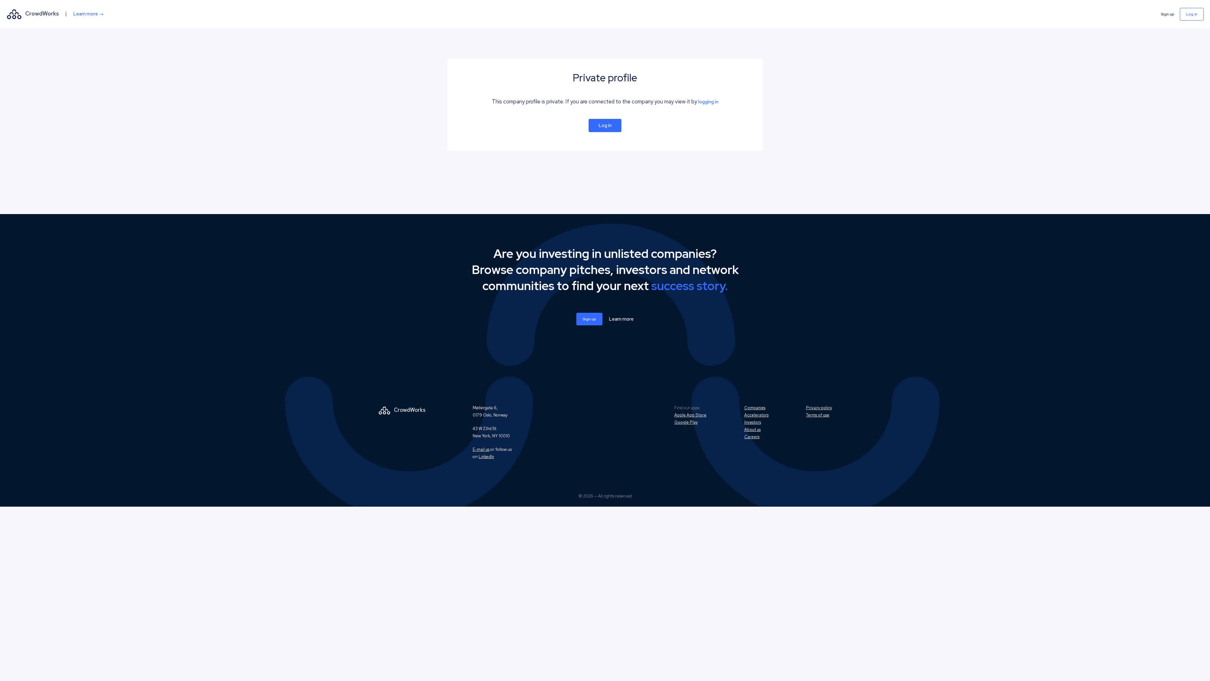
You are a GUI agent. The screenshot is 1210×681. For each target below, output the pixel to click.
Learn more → (88, 14)
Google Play (686, 422)
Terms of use (817, 415)
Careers (751, 436)
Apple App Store (690, 415)
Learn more (621, 319)
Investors (752, 422)
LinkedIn (486, 456)
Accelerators (756, 415)
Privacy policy (819, 407)
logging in (708, 102)
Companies (754, 407)
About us (752, 429)
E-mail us (481, 449)
